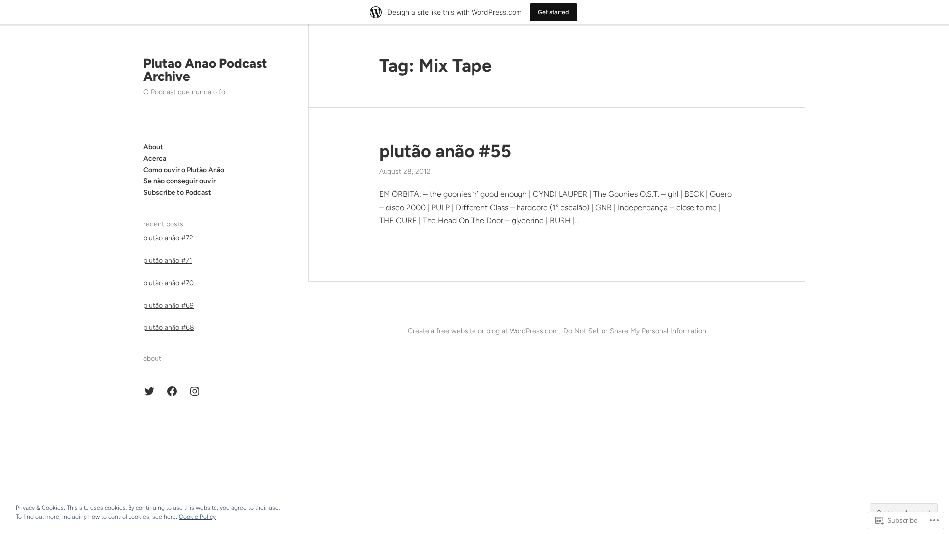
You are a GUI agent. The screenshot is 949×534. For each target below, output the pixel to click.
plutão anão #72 (168, 238)
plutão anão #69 (168, 305)
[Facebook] (172, 391)
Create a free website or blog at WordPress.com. (484, 331)
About (153, 147)
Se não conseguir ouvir (179, 181)
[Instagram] (195, 391)
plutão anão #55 (445, 151)
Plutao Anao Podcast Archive (205, 69)
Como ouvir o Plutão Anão (183, 170)
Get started (553, 12)
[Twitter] (149, 391)
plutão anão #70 (168, 283)
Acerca (154, 158)
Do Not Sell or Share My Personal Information (634, 331)
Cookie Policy (197, 516)
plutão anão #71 (167, 260)
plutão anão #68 (168, 327)
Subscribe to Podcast (177, 192)
